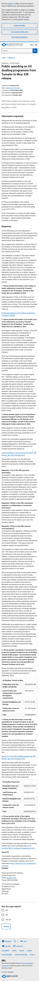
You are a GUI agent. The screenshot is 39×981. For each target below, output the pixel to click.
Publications (11, 57)
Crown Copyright (7, 954)
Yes (7, 910)
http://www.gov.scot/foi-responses (23, 863)
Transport (17, 88)
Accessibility (5, 950)
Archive (14, 950)
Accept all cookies (19, 25)
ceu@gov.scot (11, 878)
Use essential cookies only (19, 32)
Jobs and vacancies (21, 954)
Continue (6, 926)
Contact (21, 950)
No (7, 915)
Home (3, 57)
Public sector (10, 88)
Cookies (29, 950)
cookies (9, 3)
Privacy (32, 954)
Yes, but (8, 920)
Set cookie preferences (20, 37)
